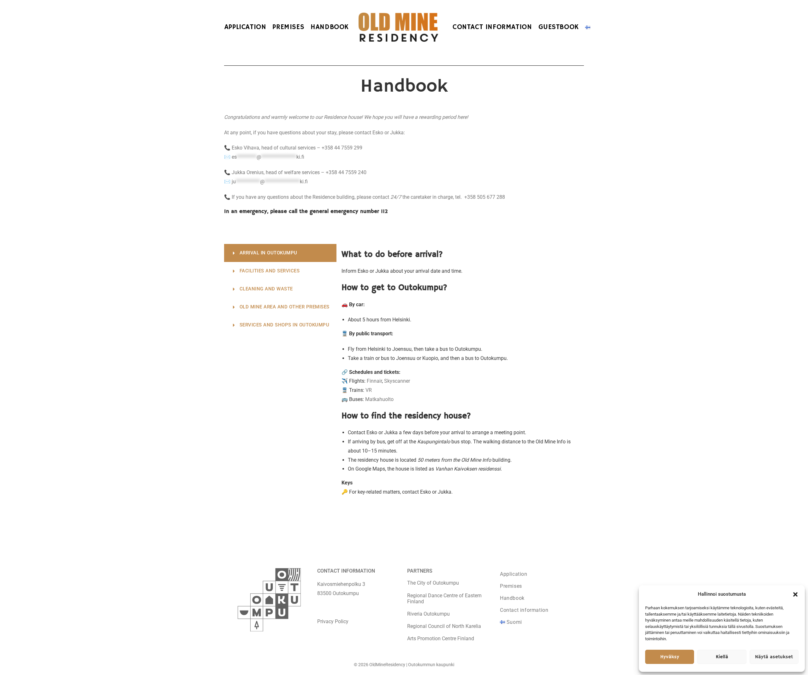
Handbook (512, 598)
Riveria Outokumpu (428, 614)
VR (368, 390)
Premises (511, 586)
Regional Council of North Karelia (444, 626)
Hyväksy (669, 657)
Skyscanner (397, 381)
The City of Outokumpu (433, 583)
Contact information (524, 610)
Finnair (374, 381)
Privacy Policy (332, 621)
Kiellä (722, 657)
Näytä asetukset (774, 657)
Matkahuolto (379, 399)
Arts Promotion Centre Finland (440, 638)
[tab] (280, 253)
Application (513, 574)
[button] (795, 594)
